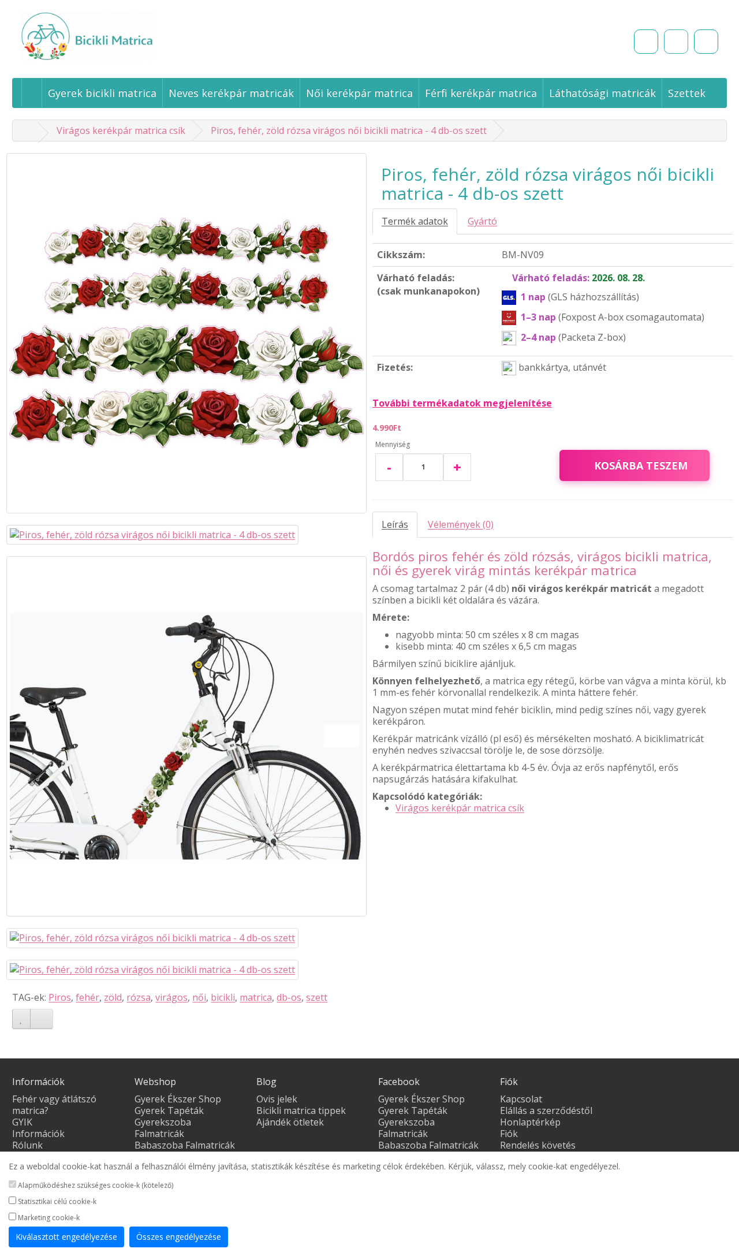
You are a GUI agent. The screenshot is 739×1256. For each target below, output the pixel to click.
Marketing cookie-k (48, 1218)
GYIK (22, 1122)
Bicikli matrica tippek (301, 1110)
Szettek (687, 93)
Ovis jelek (276, 1099)
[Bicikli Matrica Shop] (131, 36)
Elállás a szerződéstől (546, 1110)
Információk (38, 1133)
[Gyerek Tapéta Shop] (27, 130)
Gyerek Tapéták (169, 1110)
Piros (59, 997)
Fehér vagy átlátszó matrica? (54, 1105)
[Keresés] (646, 41)
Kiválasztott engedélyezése (66, 1236)
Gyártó (482, 221)
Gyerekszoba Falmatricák (163, 1128)
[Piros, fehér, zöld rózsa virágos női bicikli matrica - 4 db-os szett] (186, 333)
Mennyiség (392, 444)
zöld (113, 997)
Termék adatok (415, 221)
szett (316, 997)
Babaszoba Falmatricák (185, 1145)
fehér (87, 997)
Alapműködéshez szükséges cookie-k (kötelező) (94, 1185)
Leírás (395, 524)
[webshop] (31, 92)
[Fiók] (706, 41)
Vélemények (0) (461, 524)
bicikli (223, 997)
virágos (171, 997)
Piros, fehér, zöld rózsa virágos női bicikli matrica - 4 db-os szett (349, 130)
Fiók (509, 1133)
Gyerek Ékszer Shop (178, 1099)
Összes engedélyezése (178, 1236)
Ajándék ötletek (290, 1122)
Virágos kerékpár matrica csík (121, 130)
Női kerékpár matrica (359, 93)
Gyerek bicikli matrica (102, 93)
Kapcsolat (521, 1099)
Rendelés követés (538, 1145)
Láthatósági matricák (602, 93)
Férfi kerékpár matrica (481, 93)
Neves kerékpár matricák (231, 93)
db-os (289, 997)
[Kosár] (676, 41)
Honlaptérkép (530, 1122)
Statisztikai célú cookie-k (56, 1201)
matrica (256, 997)
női (199, 997)
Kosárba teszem (641, 465)
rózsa (138, 997)
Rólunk (27, 1145)
